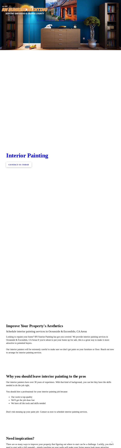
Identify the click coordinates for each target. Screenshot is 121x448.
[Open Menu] (117, 9)
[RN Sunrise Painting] (57, 9)
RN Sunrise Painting (72, 20)
